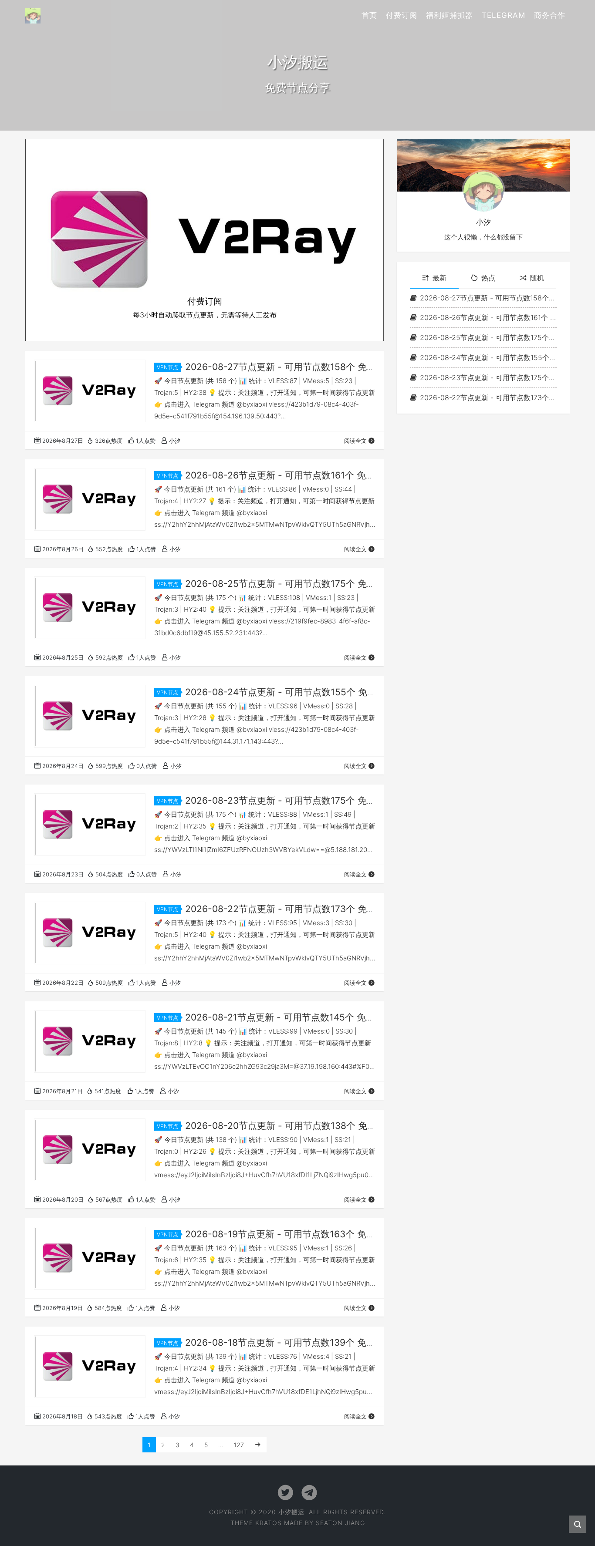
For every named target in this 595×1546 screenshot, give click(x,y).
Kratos (268, 1522)
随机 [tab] (537, 277)
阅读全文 (355, 440)
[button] (52, 240)
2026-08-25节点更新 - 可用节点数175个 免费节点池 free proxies (488, 337)
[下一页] (258, 1444)
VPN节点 (167, 367)
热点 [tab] (488, 277)
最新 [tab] (439, 277)
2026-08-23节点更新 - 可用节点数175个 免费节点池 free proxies (488, 377)
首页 (369, 15)
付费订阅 (401, 15)
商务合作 (549, 15)
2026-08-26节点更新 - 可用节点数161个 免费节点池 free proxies (488, 317)
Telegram (503, 15)
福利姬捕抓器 (449, 15)
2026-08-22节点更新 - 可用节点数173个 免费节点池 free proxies (488, 397)
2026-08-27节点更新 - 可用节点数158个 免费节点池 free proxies (488, 297)
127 (239, 1444)
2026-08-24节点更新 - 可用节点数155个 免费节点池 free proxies (488, 357)
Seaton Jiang (340, 1522)
